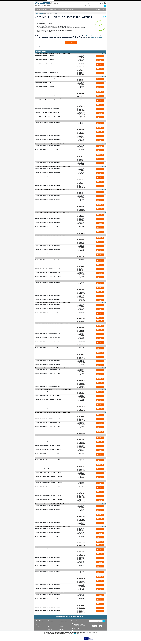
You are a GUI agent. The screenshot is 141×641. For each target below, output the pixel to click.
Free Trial (59, 9)
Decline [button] (90, 638)
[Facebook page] (93, 626)
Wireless (49, 626)
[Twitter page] (95, 626)
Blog (55, 9)
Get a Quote (100, 95)
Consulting (61, 629)
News (60, 624)
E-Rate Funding (44, 9)
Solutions (51, 9)
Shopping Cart (39, 624)
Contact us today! (96, 37)
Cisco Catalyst (51, 628)
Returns (61, 628)
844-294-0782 (92, 3)
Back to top (104, 53)
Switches (49, 624)
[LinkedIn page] (100, 626)
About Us (98, 9)
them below (90, 36)
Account (102, 9)
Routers (49, 623)
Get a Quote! (64, 9)
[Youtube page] (98, 626)
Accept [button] (86, 638)
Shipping (61, 626)
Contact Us (70, 9)
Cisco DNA (50, 629)
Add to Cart (100, 56)
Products (38, 9)
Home (37, 13)
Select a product (70, 42)
